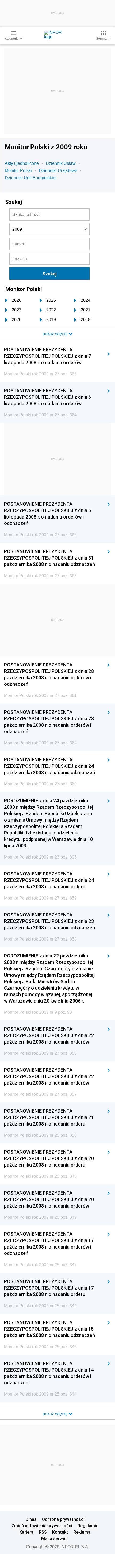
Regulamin (88, 1525)
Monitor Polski (18, 170)
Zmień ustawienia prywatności (41, 1525)
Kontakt (60, 1532)
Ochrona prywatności (63, 1519)
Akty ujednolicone (22, 163)
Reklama (82, 1532)
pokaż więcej (55, 1413)
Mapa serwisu (55, 1538)
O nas (31, 1519)
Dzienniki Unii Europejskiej (30, 178)
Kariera (26, 1532)
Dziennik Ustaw (61, 163)
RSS (43, 1532)
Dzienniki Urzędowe (58, 170)
